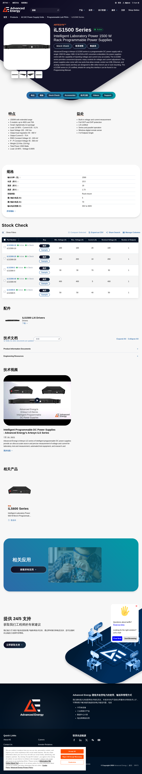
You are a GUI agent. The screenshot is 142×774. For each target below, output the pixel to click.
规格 (41, 95)
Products (14, 17)
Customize (72, 762)
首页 (6, 17)
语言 (119, 3)
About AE (7, 740)
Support (107, 95)
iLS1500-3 (11, 268)
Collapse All (133, 339)
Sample (44, 250)
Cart (136, 3)
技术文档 (84, 95)
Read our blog (118, 625)
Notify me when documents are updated (19, 341)
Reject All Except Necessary (72, 757)
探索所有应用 (27, 569)
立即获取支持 (13, 645)
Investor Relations (45, 744)
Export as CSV (97, 232)
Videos (96, 95)
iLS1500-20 (11, 256)
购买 (44, 246)
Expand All (121, 339)
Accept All (72, 751)
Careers (41, 740)
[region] (45, 758)
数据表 (93, 46)
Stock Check (62, 46)
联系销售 (79, 46)
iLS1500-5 (11, 290)
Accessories (70, 95)
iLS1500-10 (11, 245)
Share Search (114, 232)
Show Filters (11, 232)
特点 (33, 95)
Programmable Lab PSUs (58, 17)
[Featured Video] (37, 400)
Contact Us (8, 744)
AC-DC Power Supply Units (32, 17)
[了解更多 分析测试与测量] (64, 553)
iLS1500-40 (11, 279)
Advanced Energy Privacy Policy (22, 767)
